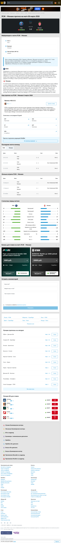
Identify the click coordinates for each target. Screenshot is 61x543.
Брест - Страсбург (8, 320)
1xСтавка (9, 399)
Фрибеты (7, 440)
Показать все (30, 324)
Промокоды (33, 479)
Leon (8, 416)
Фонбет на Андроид (5, 472)
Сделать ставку (51, 103)
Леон (32, 475)
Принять (57, 541)
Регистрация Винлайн (6, 492)
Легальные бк (34, 492)
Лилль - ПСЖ (7, 317)
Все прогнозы (30, 389)
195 (13, 418)
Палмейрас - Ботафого (9, 379)
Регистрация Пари (5, 493)
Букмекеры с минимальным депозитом (16, 436)
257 (13, 404)
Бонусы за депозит (35, 470)
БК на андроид (9, 432)
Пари (32, 473)
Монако (11, 148)
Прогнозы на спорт (35, 501)
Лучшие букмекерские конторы (14, 425)
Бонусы (32, 467)
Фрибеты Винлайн (5, 482)
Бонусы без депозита (11, 447)
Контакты (3, 513)
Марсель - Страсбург (28, 317)
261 (13, 408)
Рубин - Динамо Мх (8, 334)
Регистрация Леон (5, 495)
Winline (8, 403)
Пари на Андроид (5, 468)
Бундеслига (33, 506)
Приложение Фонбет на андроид (14, 458)
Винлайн (33, 472)
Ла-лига (33, 507)
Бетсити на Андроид (5, 475)
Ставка (54, 334)
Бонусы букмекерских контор (13, 451)
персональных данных (21, 304)
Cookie (14, 541)
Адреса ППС (3, 518)
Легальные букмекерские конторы (15, 429)
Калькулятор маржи (35, 515)
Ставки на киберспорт (36, 496)
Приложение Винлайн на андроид (15, 455)
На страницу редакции (29, 141)
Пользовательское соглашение (7, 538)
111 (13, 413)
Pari (7, 407)
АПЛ (32, 504)
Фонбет (2, 487)
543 (13, 400)
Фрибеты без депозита (11, 444)
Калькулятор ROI (35, 516)
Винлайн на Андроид (6, 467)
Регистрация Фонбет (5, 496)
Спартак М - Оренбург (9, 340)
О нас (2, 512)
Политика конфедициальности (7, 540)
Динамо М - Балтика (8, 373)
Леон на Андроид (5, 470)
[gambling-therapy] (16, 532)
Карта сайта (3, 537)
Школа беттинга (4, 516)
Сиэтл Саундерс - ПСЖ (9, 384)
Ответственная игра (5, 520)
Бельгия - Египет (7, 351)
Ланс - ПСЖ (44, 317)
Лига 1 (30, 21)
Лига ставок (3, 507)
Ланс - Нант (25, 320)
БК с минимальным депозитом (38, 493)
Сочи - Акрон (6, 362)
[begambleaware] (6, 532)
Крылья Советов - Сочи (9, 356)
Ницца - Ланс (44, 320)
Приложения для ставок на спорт (38, 495)
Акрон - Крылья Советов (9, 367)
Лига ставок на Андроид (6, 473)
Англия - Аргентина (8, 345)
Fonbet (8, 411)
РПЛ (32, 502)
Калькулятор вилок (35, 513)
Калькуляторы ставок (36, 512)
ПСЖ (4, 148)
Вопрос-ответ (4, 515)
